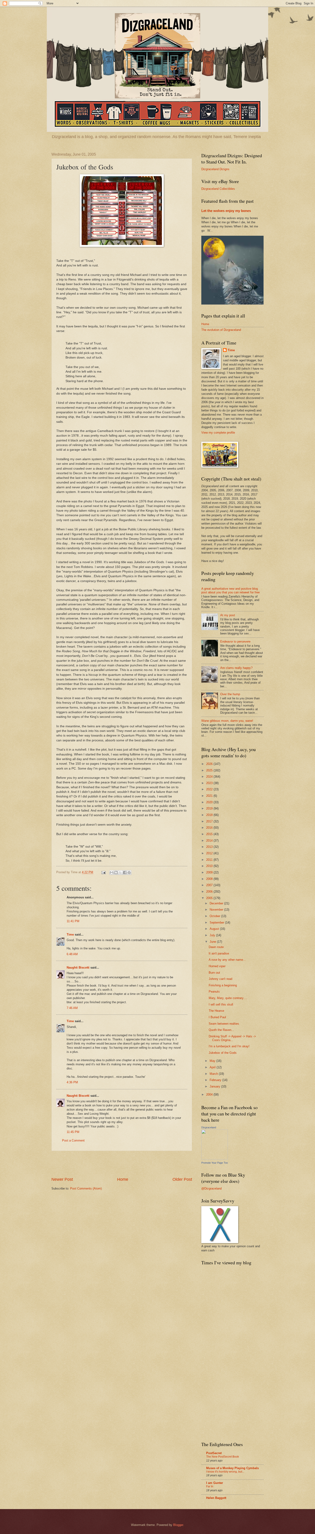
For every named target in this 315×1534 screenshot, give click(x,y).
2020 (210, 802)
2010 (210, 866)
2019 (210, 808)
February (216, 1080)
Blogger (178, 1525)
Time (70, 934)
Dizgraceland (208, 1127)
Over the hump (230, 694)
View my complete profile (218, 432)
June (213, 941)
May (213, 1061)
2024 (210, 776)
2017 (210, 821)
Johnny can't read (220, 979)
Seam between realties (224, 1023)
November (217, 909)
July (213, 935)
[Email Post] (103, 872)
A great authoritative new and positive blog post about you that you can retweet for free (230, 590)
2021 (210, 795)
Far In (209, 1486)
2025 (210, 770)
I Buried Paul (217, 1017)
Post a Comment (73, 1140)
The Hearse (216, 1010)
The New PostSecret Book (222, 1456)
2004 (210, 1094)
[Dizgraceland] (214, 1158)
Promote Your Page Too (214, 1162)
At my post (227, 615)
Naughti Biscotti (78, 967)
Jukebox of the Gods (223, 1052)
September (217, 922)
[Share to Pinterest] (129, 872)
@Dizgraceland (211, 1188)
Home (122, 1179)
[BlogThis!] (116, 872)
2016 (210, 827)
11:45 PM (73, 1132)
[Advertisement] (122, 1164)
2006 (210, 891)
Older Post (182, 1179)
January (215, 1086)
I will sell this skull (221, 1004)
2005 (210, 898)
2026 (210, 764)
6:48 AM (72, 954)
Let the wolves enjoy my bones (226, 211)
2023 (210, 783)
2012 (210, 853)
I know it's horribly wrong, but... (225, 1471)
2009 (210, 872)
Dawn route (216, 947)
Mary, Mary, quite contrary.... (228, 998)
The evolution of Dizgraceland (221, 330)
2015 (210, 834)
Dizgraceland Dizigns (215, 169)
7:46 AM (72, 1008)
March (214, 1073)
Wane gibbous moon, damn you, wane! (227, 720)
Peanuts (214, 991)
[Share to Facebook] (124, 872)
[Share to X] (120, 872)
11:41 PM (73, 921)
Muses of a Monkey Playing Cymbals (232, 1468)
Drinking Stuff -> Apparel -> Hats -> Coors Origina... (232, 1038)
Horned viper (217, 966)
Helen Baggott (216, 1498)
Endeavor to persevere (235, 641)
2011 (210, 859)
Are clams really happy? (236, 668)
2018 (210, 815)
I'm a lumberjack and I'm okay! (229, 1046)
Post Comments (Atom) (86, 1188)
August (215, 928)
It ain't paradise (219, 953)
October (215, 916)
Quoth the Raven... (221, 1030)
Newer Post (62, 1179)
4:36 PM (72, 1082)
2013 (210, 847)
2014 (210, 840)
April (213, 1067)
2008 (210, 879)
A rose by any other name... (227, 959)
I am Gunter (214, 1483)
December (217, 903)
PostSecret (214, 1453)
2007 (210, 885)
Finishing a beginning (223, 985)
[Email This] (111, 872)
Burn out (214, 972)
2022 (210, 789)
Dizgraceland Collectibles (218, 188)
